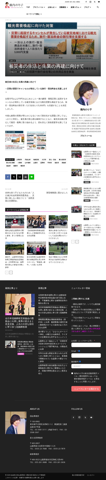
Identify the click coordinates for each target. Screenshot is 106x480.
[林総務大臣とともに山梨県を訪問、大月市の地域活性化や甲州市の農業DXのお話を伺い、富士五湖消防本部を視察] (76, 191)
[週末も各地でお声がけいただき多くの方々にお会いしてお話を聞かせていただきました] (58, 221)
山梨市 (35, 163)
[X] (95, 2)
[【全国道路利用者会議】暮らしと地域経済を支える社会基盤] (36, 221)
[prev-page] (6, 272)
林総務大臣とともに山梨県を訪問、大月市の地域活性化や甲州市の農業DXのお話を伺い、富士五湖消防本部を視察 (92, 193)
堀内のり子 (86, 109)
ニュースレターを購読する (86, 388)
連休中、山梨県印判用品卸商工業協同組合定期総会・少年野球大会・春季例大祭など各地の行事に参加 (14, 262)
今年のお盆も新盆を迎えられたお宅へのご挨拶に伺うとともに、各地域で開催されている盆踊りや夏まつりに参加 (92, 211)
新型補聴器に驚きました (57, 193)
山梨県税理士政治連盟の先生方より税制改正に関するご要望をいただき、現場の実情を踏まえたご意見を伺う (52, 369)
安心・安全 (52, 159)
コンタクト (91, 475)
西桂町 (64, 163)
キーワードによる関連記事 (17, 210)
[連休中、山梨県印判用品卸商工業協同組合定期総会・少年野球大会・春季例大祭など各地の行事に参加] (14, 248)
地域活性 (36, 159)
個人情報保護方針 (78, 475)
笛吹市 (57, 163)
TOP (28, 7)
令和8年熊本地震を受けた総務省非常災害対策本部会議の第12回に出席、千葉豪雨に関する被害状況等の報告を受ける (52, 299)
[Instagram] (90, 2)
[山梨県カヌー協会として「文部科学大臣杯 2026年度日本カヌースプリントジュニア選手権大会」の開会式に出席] (76, 154)
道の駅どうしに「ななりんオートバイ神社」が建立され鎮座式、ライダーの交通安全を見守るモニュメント (92, 174)
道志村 (8, 166)
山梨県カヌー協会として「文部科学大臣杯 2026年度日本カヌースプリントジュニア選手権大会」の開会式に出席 (92, 156)
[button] (98, 7)
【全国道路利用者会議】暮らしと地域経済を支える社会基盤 (36, 233)
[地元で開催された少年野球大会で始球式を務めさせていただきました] (58, 248)
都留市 (15, 166)
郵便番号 (75, 361)
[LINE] (31, 176)
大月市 (44, 159)
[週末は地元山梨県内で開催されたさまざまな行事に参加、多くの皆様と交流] (14, 221)
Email (73, 351)
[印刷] (25, 176)
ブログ (86, 7)
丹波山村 (28, 159)
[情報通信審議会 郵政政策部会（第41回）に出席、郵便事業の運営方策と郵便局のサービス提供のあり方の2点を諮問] (10, 344)
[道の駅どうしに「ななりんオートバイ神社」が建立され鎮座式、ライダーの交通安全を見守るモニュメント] (76, 172)
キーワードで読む (33, 14)
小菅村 (20, 163)
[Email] (19, 176)
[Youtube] (99, 2)
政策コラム (75, 7)
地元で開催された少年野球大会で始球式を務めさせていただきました (58, 259)
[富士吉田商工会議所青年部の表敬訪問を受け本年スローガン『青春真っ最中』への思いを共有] (36, 248)
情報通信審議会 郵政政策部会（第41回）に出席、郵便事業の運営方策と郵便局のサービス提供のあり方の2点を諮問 (26, 346)
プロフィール (38, 7)
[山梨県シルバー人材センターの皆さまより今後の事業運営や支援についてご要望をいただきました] (76, 227)
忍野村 (42, 163)
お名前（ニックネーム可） (82, 340)
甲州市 (50, 163)
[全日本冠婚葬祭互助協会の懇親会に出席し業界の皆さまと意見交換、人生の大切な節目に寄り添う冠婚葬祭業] (20, 304)
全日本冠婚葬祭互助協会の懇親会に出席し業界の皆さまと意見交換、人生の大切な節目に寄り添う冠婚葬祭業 (52, 311)
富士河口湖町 (10, 163)
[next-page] (11, 272)
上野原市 (19, 159)
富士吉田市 (62, 159)
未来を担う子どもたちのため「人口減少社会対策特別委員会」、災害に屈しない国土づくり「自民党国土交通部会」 (19, 197)
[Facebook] (86, 2)
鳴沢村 (23, 166)
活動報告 (62, 7)
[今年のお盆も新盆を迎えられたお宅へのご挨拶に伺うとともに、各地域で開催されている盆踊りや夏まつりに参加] (76, 209)
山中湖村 (28, 163)
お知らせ (51, 7)
